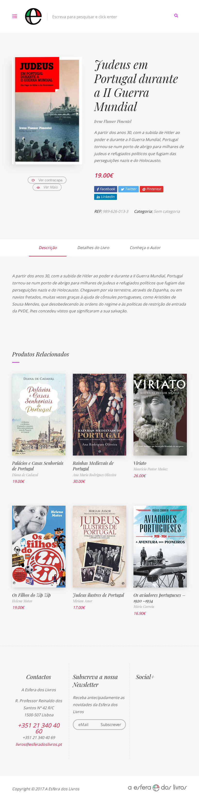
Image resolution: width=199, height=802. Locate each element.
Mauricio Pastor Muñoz (150, 469)
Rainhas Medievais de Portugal (93, 466)
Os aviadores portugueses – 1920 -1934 (159, 598)
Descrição (48, 247)
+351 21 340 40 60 (38, 728)
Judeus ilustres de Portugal (98, 595)
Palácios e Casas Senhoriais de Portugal (37, 466)
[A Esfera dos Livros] (33, 16)
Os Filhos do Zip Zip (31, 595)
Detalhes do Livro (93, 247)
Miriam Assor (82, 601)
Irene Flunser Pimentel (112, 121)
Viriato (139, 463)
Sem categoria (167, 211)
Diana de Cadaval (25, 475)
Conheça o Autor (145, 247)
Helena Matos (22, 601)
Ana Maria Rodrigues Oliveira (94, 475)
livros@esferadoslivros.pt (39, 744)
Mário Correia (143, 606)
